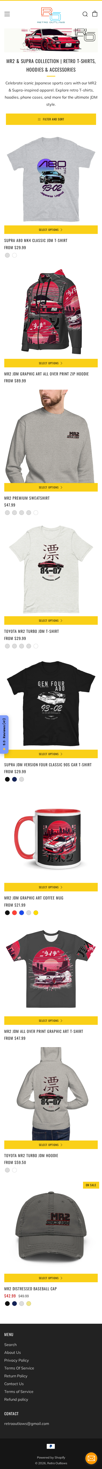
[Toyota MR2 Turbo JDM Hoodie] (51, 1094)
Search (10, 1344)
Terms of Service (18, 1391)
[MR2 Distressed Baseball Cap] (51, 1227)
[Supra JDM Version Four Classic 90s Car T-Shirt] (51, 703)
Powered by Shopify (51, 1457)
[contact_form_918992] (91, 1458)
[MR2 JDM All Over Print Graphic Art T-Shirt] (51, 969)
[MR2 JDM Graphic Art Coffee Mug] (51, 836)
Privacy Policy (16, 1360)
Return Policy (16, 1375)
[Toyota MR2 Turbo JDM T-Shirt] (51, 569)
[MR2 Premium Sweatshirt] (51, 436)
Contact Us (14, 1383)
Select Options (49, 230)
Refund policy (16, 1399)
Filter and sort (53, 119)
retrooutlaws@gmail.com (26, 1423)
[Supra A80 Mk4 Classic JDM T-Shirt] (51, 178)
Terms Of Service (19, 1368)
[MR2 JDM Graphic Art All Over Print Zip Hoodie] (51, 312)
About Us (12, 1352)
